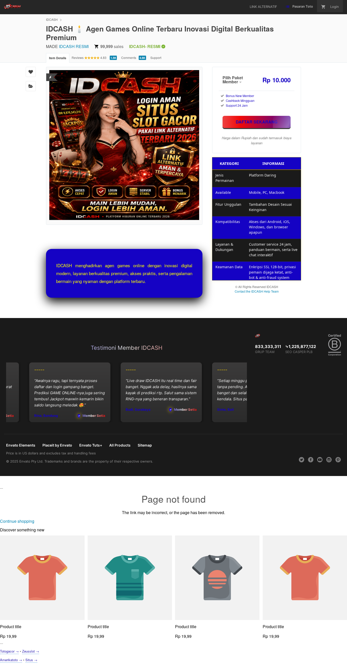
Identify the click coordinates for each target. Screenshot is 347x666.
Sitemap (145, 445)
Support (155, 57)
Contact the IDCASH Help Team (257, 291)
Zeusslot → (30, 651)
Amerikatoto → (11, 659)
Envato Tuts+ (90, 445)
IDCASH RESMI (74, 46)
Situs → (31, 659)
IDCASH (52, 19)
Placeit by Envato (57, 445)
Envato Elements (20, 445)
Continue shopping (17, 521)
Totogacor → (9, 651)
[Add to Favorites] (31, 72)
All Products (120, 445)
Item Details (57, 58)
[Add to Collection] (31, 86)
